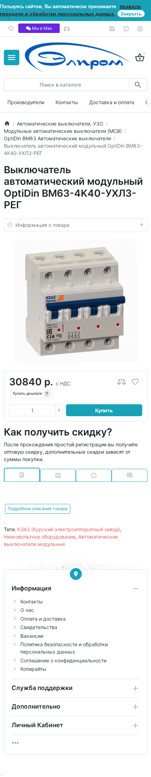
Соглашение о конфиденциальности (63, 660)
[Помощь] (126, 28)
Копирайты (33, 669)
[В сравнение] (121, 382)
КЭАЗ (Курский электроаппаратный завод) (68, 529)
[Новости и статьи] (112, 28)
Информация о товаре (42, 225)
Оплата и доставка (43, 619)
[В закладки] (135, 382)
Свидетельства (38, 627)
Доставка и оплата (111, 102)
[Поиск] (138, 85)
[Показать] (76, 574)
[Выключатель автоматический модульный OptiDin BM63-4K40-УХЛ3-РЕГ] (75, 301)
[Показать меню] (11, 57)
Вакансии (31, 636)
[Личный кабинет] (140, 28)
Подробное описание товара (37, 508)
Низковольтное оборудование (40, 537)
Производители (25, 102)
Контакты (66, 102)
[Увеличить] (59, 410)
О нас (27, 610)
